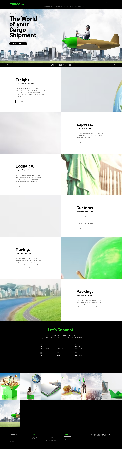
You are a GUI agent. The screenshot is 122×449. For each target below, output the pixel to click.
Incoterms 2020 (67, 437)
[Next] (114, 65)
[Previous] (7, 65)
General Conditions (67, 439)
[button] (105, 2)
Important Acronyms (67, 436)
